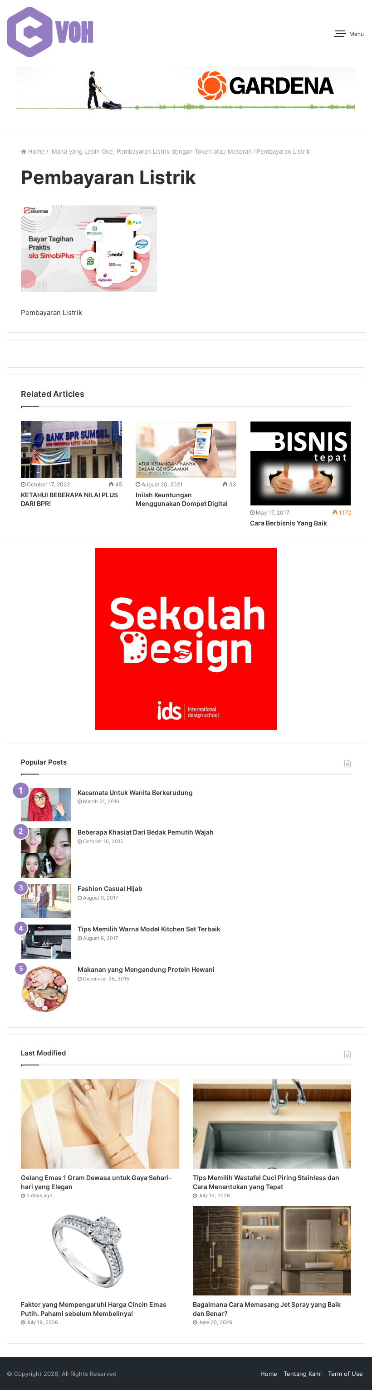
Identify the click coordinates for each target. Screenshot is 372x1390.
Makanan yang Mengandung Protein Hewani (146, 969)
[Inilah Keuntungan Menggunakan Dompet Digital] (186, 449)
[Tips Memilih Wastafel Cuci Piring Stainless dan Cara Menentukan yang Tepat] (272, 1124)
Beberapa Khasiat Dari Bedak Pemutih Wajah (146, 832)
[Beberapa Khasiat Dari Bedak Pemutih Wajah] (46, 853)
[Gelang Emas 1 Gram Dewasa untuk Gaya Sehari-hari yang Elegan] (100, 1124)
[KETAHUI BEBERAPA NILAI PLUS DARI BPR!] (71, 449)
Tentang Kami (303, 1373)
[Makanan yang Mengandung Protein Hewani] (46, 989)
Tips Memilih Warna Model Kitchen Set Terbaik (149, 929)
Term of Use (345, 1373)
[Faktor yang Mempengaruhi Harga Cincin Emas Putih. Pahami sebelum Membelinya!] (100, 1250)
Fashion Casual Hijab (110, 888)
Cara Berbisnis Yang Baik (288, 523)
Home (35, 151)
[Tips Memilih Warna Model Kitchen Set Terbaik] (46, 942)
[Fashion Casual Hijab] (46, 901)
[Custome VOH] (50, 32)
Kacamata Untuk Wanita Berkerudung (135, 792)
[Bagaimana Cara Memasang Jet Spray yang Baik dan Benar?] (272, 1250)
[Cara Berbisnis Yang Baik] (300, 463)
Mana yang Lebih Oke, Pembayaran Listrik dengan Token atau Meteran (151, 151)
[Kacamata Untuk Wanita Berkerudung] (46, 805)
